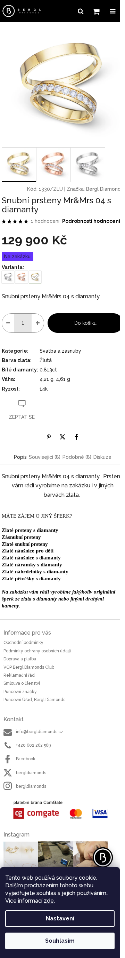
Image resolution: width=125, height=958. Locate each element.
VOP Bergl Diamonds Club (28, 667)
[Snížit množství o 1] (8, 323)
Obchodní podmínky (23, 642)
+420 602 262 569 (33, 745)
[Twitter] (62, 437)
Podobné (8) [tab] (76, 457)
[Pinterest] (48, 437)
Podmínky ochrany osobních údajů (37, 651)
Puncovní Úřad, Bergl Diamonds (34, 699)
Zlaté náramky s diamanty (32, 564)
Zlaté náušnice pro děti (27, 550)
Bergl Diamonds (104, 189)
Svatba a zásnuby (60, 351)
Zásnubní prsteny (21, 537)
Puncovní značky (20, 691)
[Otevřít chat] (103, 857)
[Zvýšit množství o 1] (38, 323)
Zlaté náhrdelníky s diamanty (35, 571)
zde (49, 900)
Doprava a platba (19, 659)
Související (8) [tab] (44, 457)
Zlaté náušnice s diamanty (31, 557)
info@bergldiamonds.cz (39, 731)
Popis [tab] (20, 457)
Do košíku (85, 323)
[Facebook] (76, 437)
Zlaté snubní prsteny (25, 544)
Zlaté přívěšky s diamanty (31, 578)
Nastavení (60, 918)
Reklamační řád (19, 675)
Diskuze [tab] (102, 457)
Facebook (25, 758)
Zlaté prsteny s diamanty (30, 530)
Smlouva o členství (21, 683)
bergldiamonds (31, 772)
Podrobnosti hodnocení (91, 221)
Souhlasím (60, 940)
